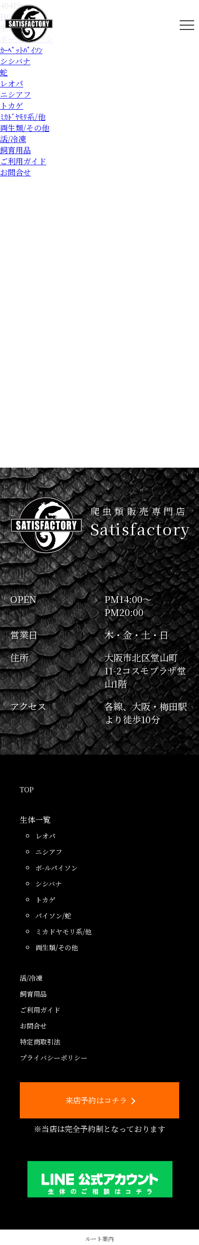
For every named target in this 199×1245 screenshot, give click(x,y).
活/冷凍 (13, 138)
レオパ (11, 83)
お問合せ (15, 172)
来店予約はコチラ (96, 1100)
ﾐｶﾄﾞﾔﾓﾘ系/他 (22, 116)
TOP (27, 789)
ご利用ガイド (23, 161)
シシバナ (15, 61)
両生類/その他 (24, 127)
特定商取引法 (40, 1041)
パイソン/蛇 (53, 915)
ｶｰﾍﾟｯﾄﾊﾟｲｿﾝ (21, 50)
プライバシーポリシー (53, 1057)
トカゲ (11, 105)
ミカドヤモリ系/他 (63, 931)
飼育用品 (15, 150)
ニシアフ (15, 94)
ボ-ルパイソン (56, 868)
